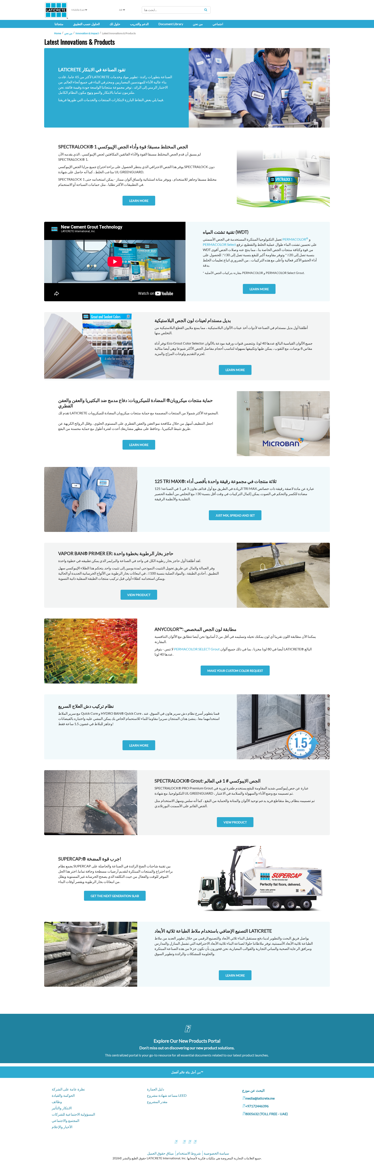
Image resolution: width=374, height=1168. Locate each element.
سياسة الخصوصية (216, 1153)
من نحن (68, 33)
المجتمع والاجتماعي (65, 1120)
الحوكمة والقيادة (63, 1095)
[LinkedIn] (194, 1142)
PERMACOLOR (295, 239)
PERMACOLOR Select (219, 244)
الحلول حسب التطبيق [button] (86, 24)
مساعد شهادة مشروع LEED (167, 1095)
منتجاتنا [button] (59, 24)
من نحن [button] (198, 24)
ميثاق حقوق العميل (160, 1153)
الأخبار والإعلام (62, 1127)
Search (205, 10)
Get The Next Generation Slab (115, 896)
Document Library (170, 24)
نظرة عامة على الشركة (68, 1089)
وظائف (57, 1102)
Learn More (138, 200)
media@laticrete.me (260, 1098)
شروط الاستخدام (189, 1153)
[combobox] (176, 10)
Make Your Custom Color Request (235, 670)
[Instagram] (184, 1142)
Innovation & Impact (87, 33)
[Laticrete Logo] (56, 10)
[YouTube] (189, 1142)
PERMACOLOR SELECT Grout (197, 649)
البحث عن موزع (253, 1090)
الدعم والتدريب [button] (139, 24)
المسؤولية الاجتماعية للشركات (73, 1114)
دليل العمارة (155, 1089)
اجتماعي (218, 24)
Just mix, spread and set (235, 515)
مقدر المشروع (157, 1102)
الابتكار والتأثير (62, 1108)
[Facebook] (175, 1142)
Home (57, 33)
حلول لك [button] (115, 24)
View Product (138, 595)
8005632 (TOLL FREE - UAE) (266, 1114)
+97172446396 (257, 1106)
